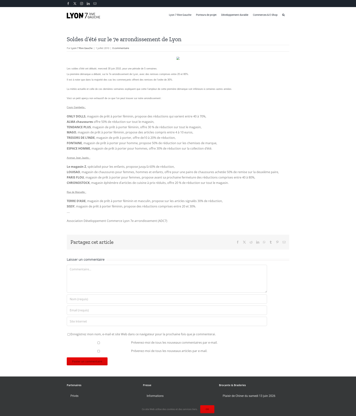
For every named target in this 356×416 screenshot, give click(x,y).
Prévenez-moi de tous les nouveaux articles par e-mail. (169, 351)
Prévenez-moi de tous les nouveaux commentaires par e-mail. (174, 342)
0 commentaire (120, 48)
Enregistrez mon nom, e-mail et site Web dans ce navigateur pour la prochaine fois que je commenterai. (143, 334)
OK (207, 409)
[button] (283, 15)
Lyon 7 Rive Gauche (82, 48)
